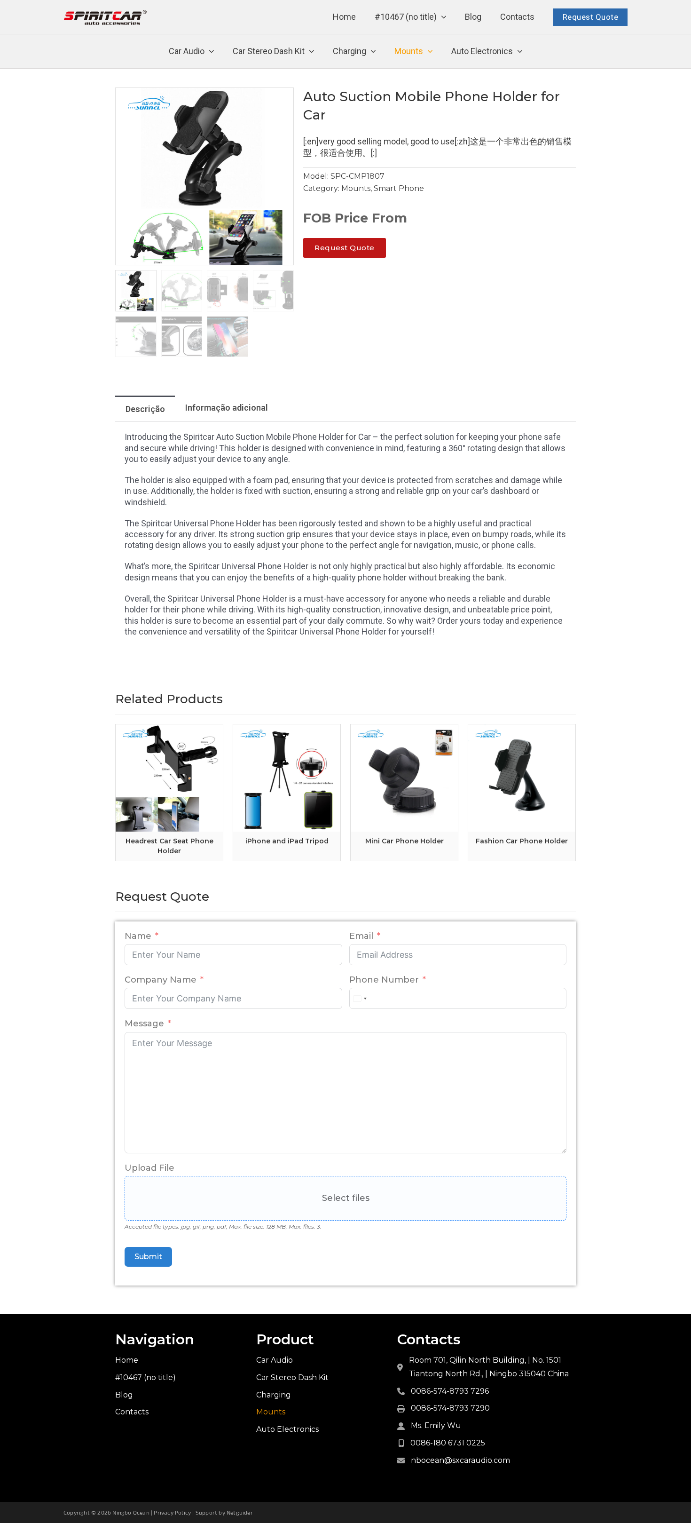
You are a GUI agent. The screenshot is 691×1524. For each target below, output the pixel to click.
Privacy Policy (172, 1512)
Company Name (160, 980)
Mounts (408, 51)
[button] (281, 100)
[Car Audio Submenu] (211, 51)
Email (361, 936)
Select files (345, 1198)
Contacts (517, 17)
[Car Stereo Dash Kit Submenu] (311, 51)
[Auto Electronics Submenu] (520, 51)
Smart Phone (399, 188)
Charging (349, 51)
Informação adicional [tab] (226, 408)
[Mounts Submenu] (430, 51)
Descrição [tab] (145, 409)
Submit (148, 1256)
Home (344, 17)
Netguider (240, 1512)
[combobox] (359, 998)
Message (144, 1023)
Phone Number (384, 980)
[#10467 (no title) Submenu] (443, 17)
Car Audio (186, 51)
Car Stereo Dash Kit (269, 51)
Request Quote (591, 17)
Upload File (149, 1168)
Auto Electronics (482, 51)
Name (138, 936)
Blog (473, 17)
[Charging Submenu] (373, 51)
